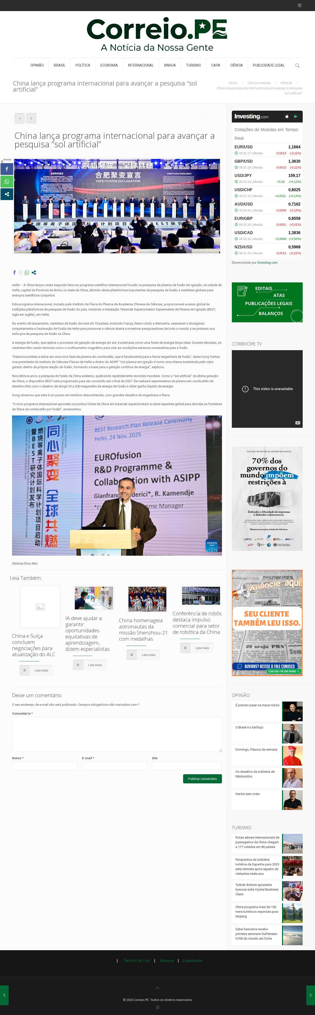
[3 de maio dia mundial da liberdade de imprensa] (267, 552)
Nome (18, 758)
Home (233, 83)
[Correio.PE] (157, 34)
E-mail (88, 758)
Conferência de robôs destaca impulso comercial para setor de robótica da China (197, 622)
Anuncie (167, 960)
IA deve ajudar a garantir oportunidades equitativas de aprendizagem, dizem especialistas (87, 633)
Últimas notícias (259, 83)
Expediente (192, 960)
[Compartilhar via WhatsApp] (26, 272)
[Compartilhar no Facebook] (14, 272)
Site (155, 758)
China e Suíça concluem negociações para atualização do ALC (33, 645)
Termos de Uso (135, 960)
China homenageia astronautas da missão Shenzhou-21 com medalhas (143, 629)
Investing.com (267, 262)
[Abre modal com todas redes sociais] (33, 272)
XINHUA (286, 83)
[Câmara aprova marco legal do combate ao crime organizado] (4, 995)
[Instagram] (299, 5)
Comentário (22, 713)
